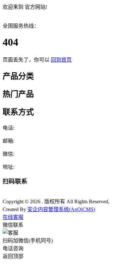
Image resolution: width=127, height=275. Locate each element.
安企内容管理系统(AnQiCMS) (61, 209)
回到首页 (61, 60)
